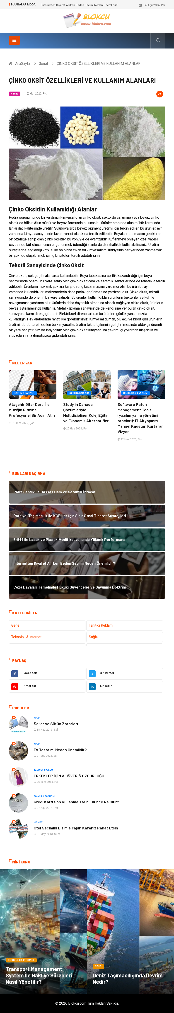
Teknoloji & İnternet (26, 637)
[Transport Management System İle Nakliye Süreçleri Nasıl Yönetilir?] (43, 931)
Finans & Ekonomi (44, 796)
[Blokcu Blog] (87, 20)
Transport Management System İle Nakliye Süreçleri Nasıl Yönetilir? (39, 975)
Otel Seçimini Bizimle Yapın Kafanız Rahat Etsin (76, 827)
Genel (43, 63)
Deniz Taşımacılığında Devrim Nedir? (128, 978)
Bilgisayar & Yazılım (135, 393)
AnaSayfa (22, 63)
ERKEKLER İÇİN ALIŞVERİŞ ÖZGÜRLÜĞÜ (69, 775)
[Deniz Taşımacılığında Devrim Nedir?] (130, 931)
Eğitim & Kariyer (24, 393)
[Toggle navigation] (14, 40)
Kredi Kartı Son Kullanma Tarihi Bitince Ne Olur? (76, 801)
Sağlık (94, 637)
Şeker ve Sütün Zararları (56, 723)
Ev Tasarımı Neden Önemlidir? (60, 749)
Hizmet (38, 822)
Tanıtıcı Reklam (101, 625)
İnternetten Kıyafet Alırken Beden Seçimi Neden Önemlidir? (79, 5)
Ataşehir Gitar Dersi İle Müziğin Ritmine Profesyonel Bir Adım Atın (32, 410)
